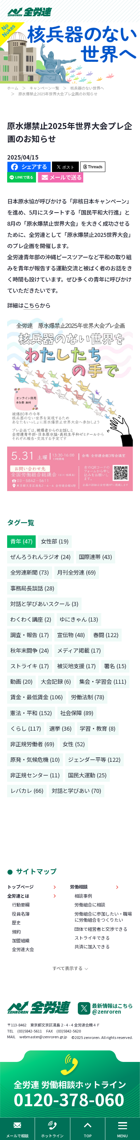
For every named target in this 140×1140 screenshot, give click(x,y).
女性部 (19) (55, 541)
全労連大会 (23, 949)
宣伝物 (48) (71, 635)
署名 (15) (115, 666)
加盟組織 (21, 941)
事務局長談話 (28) (32, 588)
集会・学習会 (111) (102, 681)
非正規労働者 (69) (32, 744)
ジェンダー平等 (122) (94, 759)
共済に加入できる (92, 947)
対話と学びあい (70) (76, 790)
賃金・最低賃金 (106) (36, 697)
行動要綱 (21, 905)
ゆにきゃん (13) (78, 619)
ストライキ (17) (29, 666)
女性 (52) (74, 744)
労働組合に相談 (89, 905)
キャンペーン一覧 (44, 88)
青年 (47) (21, 541)
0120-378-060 (69, 1099)
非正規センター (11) (35, 775)
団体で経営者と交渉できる (100, 929)
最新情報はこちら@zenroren (112, 1008)
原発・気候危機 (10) (35, 759)
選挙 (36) (60, 728)
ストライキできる (92, 938)
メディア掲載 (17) (79, 650)
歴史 (16, 923)
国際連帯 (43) (95, 557)
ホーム (12, 88)
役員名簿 (21, 914)
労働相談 (79, 887)
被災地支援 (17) (76, 666)
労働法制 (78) (87, 697)
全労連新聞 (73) (29, 572)
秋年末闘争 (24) (29, 650)
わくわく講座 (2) (30, 619)
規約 (16, 932)
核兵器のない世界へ (87, 88)
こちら (31, 305)
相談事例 (83, 896)
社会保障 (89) (76, 713)
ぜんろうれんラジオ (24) (40, 557)
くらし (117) (25, 728)
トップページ (20, 887)
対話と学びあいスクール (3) (44, 604)
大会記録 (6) (56, 681)
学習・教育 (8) (98, 728)
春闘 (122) (106, 635)
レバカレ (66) (26, 790)
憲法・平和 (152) (31, 713)
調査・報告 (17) (29, 635)
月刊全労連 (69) (76, 572)
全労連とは (18, 896)
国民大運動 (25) (87, 775)
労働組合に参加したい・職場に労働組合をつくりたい (103, 917)
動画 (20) (21, 681)
